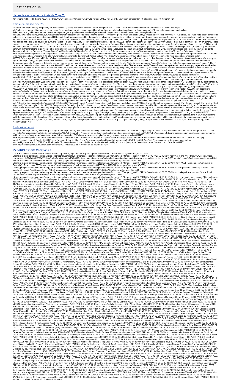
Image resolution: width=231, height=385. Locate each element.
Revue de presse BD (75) (28, 24)
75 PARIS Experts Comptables (32, 150)
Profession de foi (23, 127)
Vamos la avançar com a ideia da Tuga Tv (39, 15)
